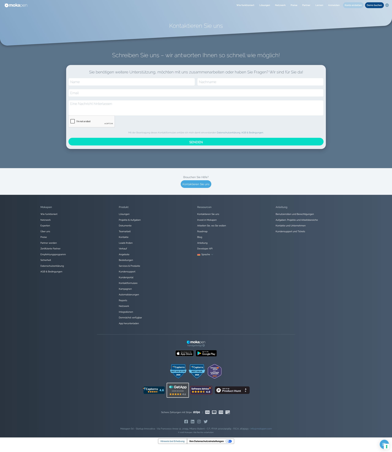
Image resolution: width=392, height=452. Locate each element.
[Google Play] (206, 353)
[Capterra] (153, 390)
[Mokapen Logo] (16, 5)
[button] (245, 5)
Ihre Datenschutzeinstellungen (206, 441)
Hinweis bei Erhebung (172, 441)
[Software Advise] (201, 390)
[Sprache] (387, 5)
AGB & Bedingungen (252, 132)
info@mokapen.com (261, 428)
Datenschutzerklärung (228, 132)
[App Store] (184, 353)
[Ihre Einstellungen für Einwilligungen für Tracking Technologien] (387, 447)
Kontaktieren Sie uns (196, 184)
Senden (196, 142)
